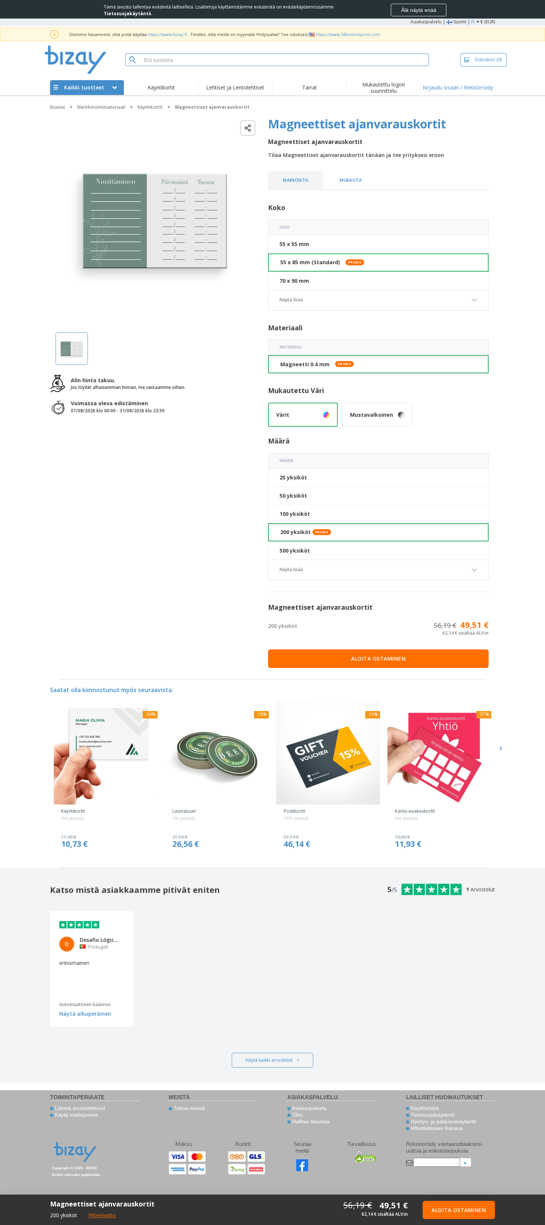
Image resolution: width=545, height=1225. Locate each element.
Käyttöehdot (424, 1108)
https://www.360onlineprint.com (348, 34)
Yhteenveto (102, 1215)
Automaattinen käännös (85, 1004)
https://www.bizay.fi (167, 34)
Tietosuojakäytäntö (432, 1115)
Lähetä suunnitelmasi (79, 1108)
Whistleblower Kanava (436, 1128)
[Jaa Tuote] (247, 128)
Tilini (297, 1115)
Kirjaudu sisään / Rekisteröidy (458, 87)
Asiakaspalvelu (426, 22)
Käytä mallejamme (75, 1115)
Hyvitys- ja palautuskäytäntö (442, 1121)
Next (500, 748)
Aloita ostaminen (378, 658)
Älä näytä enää (418, 10)
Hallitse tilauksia (310, 1121)
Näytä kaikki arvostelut (269, 1060)
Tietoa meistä (188, 1108)
